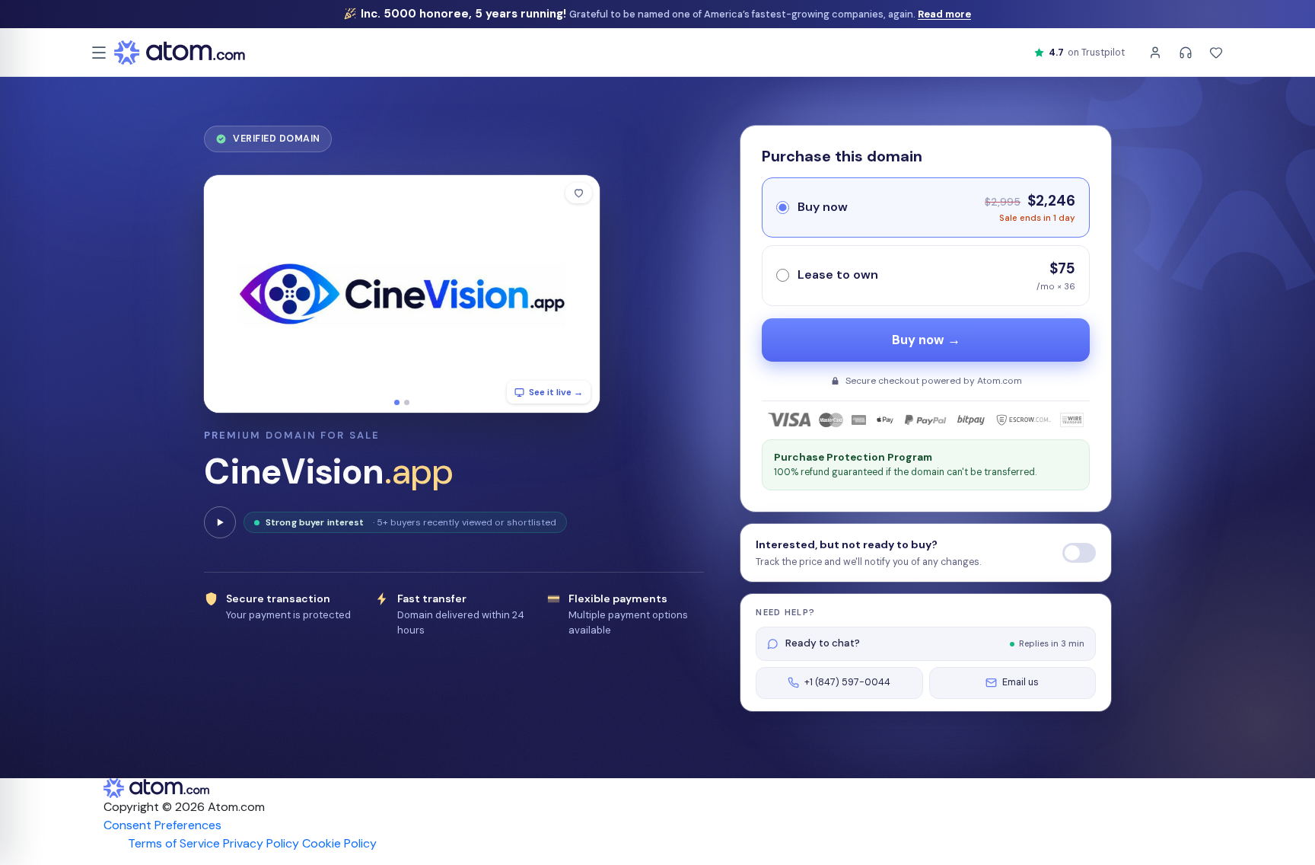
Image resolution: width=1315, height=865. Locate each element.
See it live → (556, 392)
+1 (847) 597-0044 (847, 682)
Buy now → (926, 340)
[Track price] (1079, 553)
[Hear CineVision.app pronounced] (220, 522)
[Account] (1155, 52)
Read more (944, 14)
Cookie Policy (339, 843)
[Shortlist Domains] (1216, 52)
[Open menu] (99, 52)
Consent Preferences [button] (162, 825)
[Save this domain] (578, 193)
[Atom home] (179, 52)
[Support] (1185, 52)
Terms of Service (174, 843)
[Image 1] (397, 402)
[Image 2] (406, 402)
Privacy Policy (261, 843)
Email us (1020, 682)
